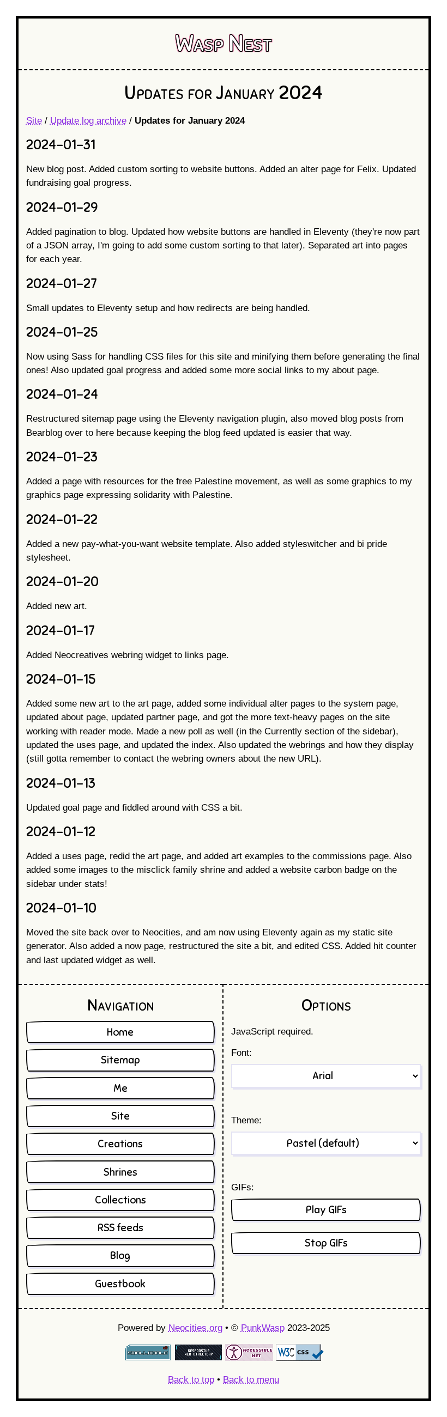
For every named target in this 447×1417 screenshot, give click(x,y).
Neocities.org (195, 1328)
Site (34, 120)
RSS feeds (120, 1227)
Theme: (246, 1120)
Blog (120, 1255)
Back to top (191, 1380)
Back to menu (251, 1380)
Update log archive (88, 120)
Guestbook (120, 1284)
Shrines (120, 1172)
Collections (120, 1200)
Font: (241, 1053)
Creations (120, 1144)
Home (120, 1032)
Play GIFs (326, 1209)
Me (120, 1088)
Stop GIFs (326, 1243)
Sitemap (120, 1060)
